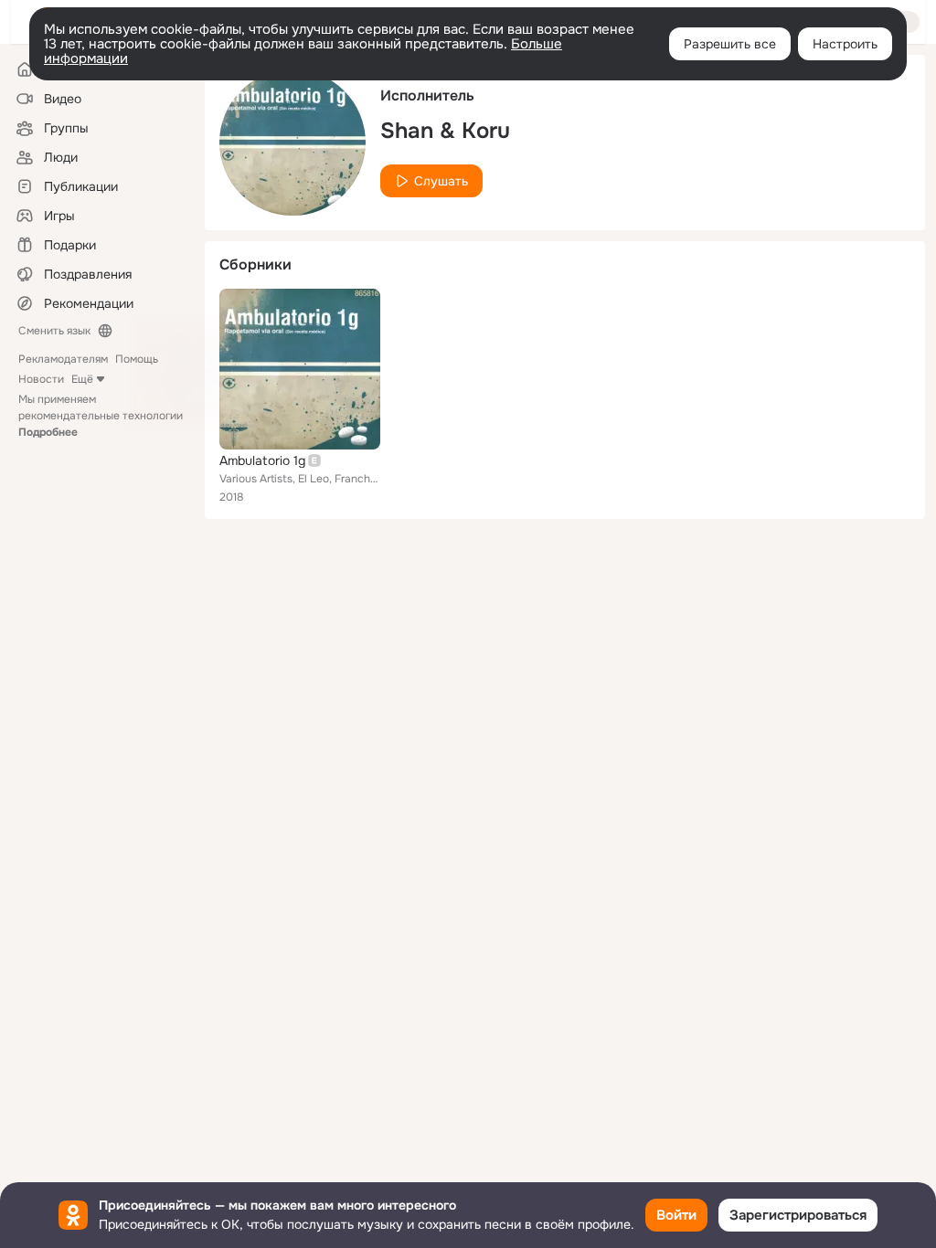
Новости (41, 379)
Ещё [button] (82, 379)
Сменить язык (54, 330)
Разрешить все (730, 44)
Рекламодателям (63, 359)
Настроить (845, 44)
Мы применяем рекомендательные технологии (100, 415)
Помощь (136, 359)
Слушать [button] (441, 181)
